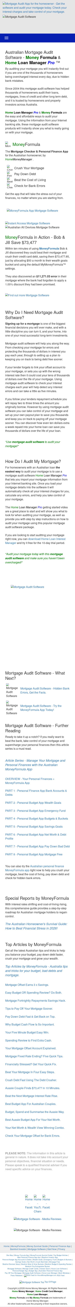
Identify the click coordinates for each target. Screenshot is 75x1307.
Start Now (52, 1249)
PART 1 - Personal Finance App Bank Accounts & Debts (36, 793)
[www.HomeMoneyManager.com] (37, 8)
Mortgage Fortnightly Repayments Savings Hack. (35, 1001)
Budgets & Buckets (65, 1259)
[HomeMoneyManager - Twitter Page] (46, 1202)
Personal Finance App (59, 1246)
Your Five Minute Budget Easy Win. (27, 1032)
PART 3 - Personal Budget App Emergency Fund (35, 811)
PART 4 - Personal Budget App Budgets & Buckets (36, 818)
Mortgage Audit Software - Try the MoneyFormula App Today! (41, 708)
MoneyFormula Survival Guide (41, 1255)
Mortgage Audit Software (32, 1273)
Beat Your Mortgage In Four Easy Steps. (30, 1072)
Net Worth (31, 1262)
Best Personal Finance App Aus (28, 1257)
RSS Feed (60, 1275)
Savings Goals (20, 1262)
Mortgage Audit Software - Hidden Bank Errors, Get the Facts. (44, 690)
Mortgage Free (54, 1262)
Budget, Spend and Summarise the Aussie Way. (34, 1112)
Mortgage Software (37, 1249)
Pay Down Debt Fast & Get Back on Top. (30, 1017)
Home (6, 1246)
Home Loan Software (59, 1269)
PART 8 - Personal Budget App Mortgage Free (33, 854)
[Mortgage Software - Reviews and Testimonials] (37, 1219)
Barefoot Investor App (50, 1257)
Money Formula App (21, 1255)
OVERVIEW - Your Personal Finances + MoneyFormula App (29, 781)
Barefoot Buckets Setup (11, 1264)
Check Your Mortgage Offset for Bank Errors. (32, 1136)
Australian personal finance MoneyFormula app (34, 868)
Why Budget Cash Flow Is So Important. (29, 1024)
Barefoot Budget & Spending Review (58, 1264)
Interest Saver (45, 1269)
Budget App (33, 1271)
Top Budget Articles (61, 1255)
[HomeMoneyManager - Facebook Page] (28, 1202)
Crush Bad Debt (42, 1262)
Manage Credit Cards (30, 1269)
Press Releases (16, 1275)
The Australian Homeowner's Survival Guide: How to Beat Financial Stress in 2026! (36, 926)
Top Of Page (50, 1281)
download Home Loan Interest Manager (35, 541)
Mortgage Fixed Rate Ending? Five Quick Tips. (34, 1056)
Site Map (9, 1255)
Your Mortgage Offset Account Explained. (30, 1048)
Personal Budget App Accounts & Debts (16, 1259)
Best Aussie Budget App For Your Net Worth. (33, 1120)
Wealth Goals (38, 1259)
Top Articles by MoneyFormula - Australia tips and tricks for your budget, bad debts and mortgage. (36, 970)
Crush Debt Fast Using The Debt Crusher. (31, 1080)
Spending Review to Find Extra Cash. (28, 1040)
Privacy (61, 1249)
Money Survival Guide (37, 1246)
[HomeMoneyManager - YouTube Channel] (37, 1204)
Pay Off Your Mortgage (13, 1273)
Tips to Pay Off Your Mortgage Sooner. (29, 1009)
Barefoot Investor (18, 1249)
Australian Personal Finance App (50, 1271)
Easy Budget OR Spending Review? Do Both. (33, 993)
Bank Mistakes (64, 1273)
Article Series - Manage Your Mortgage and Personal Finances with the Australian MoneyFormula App (35, 764)
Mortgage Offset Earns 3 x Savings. (27, 985)
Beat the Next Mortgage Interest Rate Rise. (31, 1096)
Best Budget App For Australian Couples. (30, 1104)
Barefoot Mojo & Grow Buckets (32, 1264)
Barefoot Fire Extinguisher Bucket (37, 1266)
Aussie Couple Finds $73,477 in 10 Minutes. (32, 1088)
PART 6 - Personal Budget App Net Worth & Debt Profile (35, 836)
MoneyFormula (18, 1246)
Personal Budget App (20, 1271)
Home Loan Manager (49, 1273)
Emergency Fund (50, 1259)
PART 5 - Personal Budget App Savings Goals (34, 826)
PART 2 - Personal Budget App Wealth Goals (33, 803)
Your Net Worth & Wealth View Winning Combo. (35, 1128)
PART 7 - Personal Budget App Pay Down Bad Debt (37, 846)
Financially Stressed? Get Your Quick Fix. (31, 1064)
